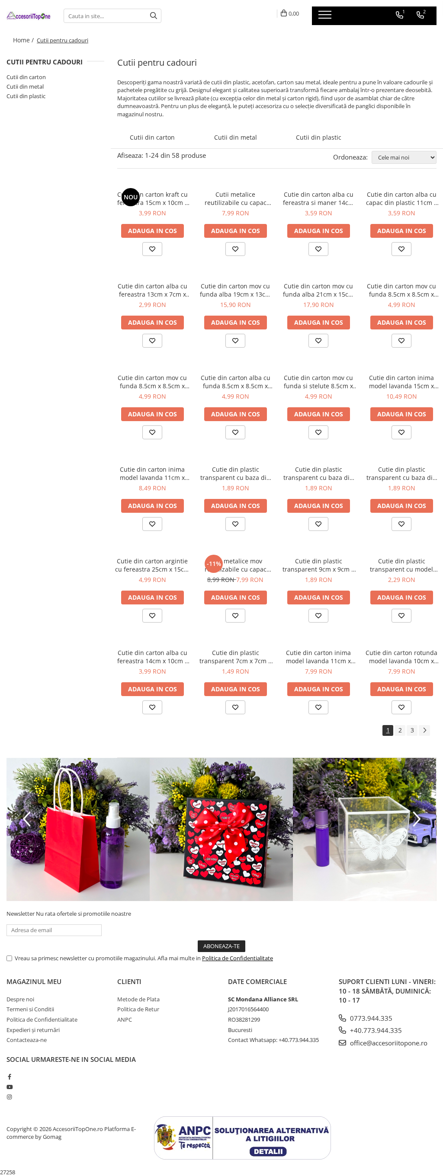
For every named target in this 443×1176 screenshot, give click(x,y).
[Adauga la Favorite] (152, 249)
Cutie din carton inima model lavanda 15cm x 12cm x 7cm (401, 382)
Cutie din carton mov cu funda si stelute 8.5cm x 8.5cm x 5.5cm (318, 382)
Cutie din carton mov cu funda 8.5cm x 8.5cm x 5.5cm (401, 290)
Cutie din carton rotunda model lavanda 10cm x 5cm (401, 657)
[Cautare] (153, 16)
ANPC (124, 1019)
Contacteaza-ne (26, 1040)
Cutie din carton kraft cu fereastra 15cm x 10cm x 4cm (152, 198)
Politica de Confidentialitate (237, 958)
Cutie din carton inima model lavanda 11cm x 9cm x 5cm (152, 473)
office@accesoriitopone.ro (387, 1043)
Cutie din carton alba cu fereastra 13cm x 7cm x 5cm (152, 290)
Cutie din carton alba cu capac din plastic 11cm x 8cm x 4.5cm (401, 198)
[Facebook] (9, 1076)
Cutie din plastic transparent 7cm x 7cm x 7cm (235, 657)
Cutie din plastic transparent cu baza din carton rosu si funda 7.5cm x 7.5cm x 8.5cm (401, 473)
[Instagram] (9, 1097)
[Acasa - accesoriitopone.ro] (28, 15)
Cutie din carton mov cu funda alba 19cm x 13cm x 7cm (235, 290)
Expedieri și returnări (33, 1030)
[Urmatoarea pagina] (424, 730)
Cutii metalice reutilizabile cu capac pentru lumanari (235, 198)
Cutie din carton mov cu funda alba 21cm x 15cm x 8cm (318, 290)
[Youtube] (9, 1087)
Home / (24, 40)
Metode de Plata (138, 999)
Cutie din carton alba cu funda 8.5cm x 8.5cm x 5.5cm (235, 382)
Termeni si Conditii (30, 1009)
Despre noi (20, 999)
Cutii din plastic (25, 96)
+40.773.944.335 (375, 1030)
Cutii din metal (25, 86)
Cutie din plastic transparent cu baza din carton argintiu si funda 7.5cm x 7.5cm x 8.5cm (235, 473)
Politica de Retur (138, 1009)
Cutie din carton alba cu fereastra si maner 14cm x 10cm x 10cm (318, 198)
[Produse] (326, 17)
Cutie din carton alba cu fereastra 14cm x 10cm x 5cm (152, 657)
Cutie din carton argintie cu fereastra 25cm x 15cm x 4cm (152, 565)
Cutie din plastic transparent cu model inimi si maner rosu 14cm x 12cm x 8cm (402, 565)
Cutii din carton (26, 77)
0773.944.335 (370, 1018)
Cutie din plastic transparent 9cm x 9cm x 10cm (318, 565)
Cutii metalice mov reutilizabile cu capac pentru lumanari (235, 565)
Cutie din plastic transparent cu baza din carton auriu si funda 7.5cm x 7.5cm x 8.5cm (318, 473)
